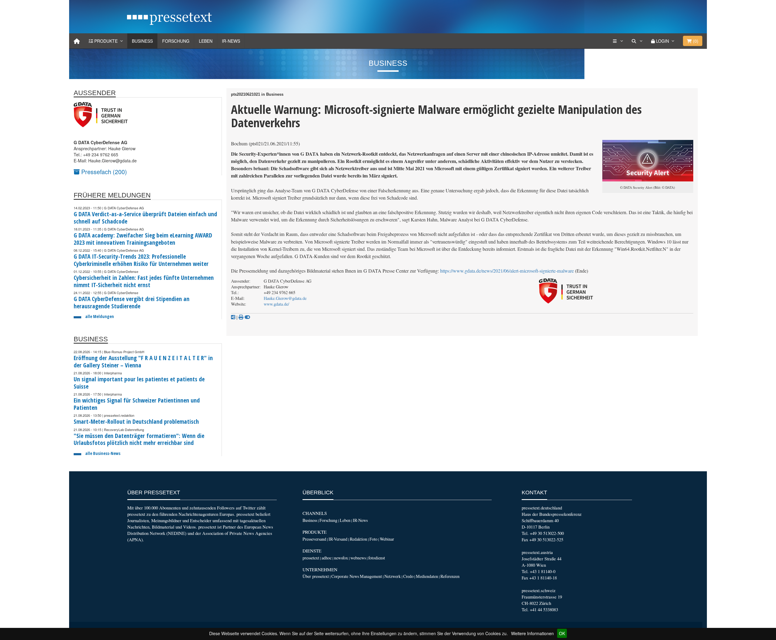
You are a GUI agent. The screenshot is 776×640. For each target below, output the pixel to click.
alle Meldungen (99, 316)
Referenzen (450, 576)
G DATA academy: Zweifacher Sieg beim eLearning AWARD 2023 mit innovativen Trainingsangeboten (143, 239)
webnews (358, 558)
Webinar (387, 539)
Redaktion (358, 539)
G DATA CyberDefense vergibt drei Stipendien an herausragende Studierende (131, 302)
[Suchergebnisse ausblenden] (247, 317)
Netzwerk (392, 576)
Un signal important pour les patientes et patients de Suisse (139, 382)
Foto (373, 539)
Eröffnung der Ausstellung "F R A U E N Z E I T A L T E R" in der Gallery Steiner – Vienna (143, 361)
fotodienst (376, 558)
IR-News (231, 41)
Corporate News (345, 576)
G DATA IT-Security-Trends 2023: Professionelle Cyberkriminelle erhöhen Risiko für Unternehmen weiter (141, 260)
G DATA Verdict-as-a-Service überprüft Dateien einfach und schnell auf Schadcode (145, 217)
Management (371, 576)
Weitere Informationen (532, 633)
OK (562, 633)
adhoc (327, 558)
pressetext (311, 558)
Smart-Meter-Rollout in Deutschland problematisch (136, 421)
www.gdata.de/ (276, 304)
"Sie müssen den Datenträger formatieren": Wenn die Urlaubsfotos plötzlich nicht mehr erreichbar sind (139, 439)
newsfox (341, 558)
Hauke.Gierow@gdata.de (285, 298)
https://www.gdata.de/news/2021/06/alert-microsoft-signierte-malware (507, 270)
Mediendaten (427, 576)
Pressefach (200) (103, 171)
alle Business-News (102, 453)
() (695, 41)
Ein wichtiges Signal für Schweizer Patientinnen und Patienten (137, 404)
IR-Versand (338, 539)
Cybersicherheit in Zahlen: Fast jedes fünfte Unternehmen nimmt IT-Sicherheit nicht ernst (144, 281)
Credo (408, 576)
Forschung (175, 41)
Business (142, 41)
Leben (205, 41)
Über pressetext (316, 576)
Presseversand (314, 539)
